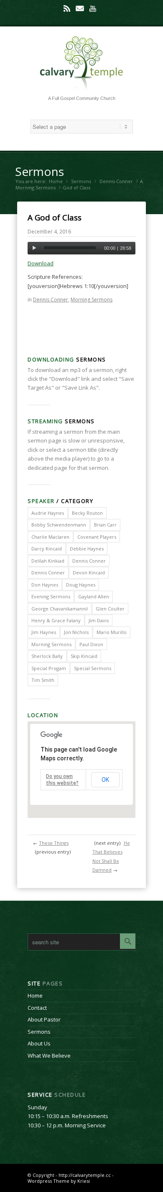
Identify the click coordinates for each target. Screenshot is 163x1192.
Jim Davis (99, 620)
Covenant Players (96, 537)
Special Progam (48, 668)
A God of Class (55, 217)
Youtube (92, 8)
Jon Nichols (76, 632)
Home (56, 181)
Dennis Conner (116, 181)
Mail (79, 8)
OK (105, 779)
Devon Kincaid (89, 572)
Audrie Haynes (47, 513)
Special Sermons (92, 668)
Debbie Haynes (87, 548)
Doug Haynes (80, 585)
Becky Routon (87, 513)
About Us (39, 1043)
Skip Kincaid (84, 656)
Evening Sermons (50, 596)
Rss (67, 8)
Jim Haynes (43, 632)
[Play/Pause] (34, 248)
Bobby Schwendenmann (58, 524)
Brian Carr (105, 524)
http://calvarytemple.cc (85, 1175)
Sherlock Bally (47, 656)
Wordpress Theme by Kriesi (59, 1181)
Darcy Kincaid (46, 548)
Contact (37, 1007)
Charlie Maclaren (50, 537)
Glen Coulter (110, 608)
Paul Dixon (91, 644)
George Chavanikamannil (59, 608)
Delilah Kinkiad (47, 561)
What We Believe (49, 1055)
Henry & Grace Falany (56, 620)
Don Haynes (44, 585)
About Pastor (44, 1019)
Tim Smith (42, 680)
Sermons (39, 171)
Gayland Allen (93, 596)
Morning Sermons (35, 187)
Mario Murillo (112, 632)
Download (40, 263)
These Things (54, 843)
